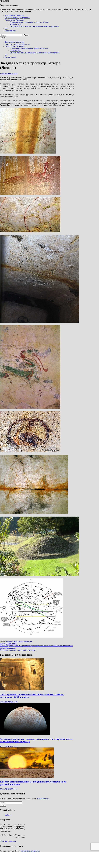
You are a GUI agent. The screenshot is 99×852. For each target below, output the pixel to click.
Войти (7, 815)
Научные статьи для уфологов (17, 18)
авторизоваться (43, 798)
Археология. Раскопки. (14, 20)
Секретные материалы (9, 5)
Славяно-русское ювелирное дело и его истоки (29, 22)
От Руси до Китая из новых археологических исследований (34, 26)
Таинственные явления (14, 16)
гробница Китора (12, 641)
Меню (3, 38)
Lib (6, 29)
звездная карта (26, 641)
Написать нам (10, 31)
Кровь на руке (15, 24)
